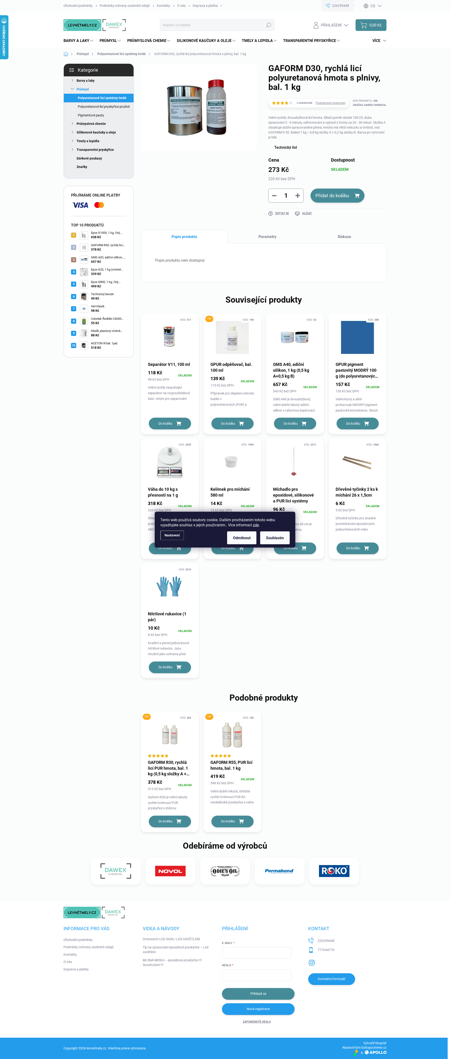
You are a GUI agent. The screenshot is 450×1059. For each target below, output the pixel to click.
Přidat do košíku (332, 195)
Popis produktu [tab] (184, 236)
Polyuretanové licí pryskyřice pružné (104, 106)
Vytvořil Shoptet (374, 1043)
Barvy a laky (85, 80)
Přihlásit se (258, 994)
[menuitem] (79, 41)
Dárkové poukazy (89, 158)
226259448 (326, 941)
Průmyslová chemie (91, 124)
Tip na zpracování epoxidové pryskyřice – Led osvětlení (175, 949)
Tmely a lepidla (88, 141)
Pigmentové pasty (91, 115)
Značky (82, 167)
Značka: (369, 105)
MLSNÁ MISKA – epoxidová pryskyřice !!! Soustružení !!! (172, 962)
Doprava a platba (205, 5)
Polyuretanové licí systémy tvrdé (102, 98)
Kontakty (163, 5)
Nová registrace (258, 1009)
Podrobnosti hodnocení (330, 103)
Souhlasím (275, 537)
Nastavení (172, 535)
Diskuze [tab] (344, 236)
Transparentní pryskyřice (95, 150)
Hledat (269, 25)
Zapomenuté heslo (257, 1021)
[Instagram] (311, 961)
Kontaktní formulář (331, 979)
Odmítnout (242, 537)
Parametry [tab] (267, 236)
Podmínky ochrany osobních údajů (125, 5)
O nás (181, 5)
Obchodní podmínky (78, 5)
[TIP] (232, 337)
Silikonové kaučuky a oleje (96, 132)
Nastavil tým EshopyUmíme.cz (364, 1047)
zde (256, 525)
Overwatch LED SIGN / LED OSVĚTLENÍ (171, 939)
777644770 (326, 950)
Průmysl (83, 89)
